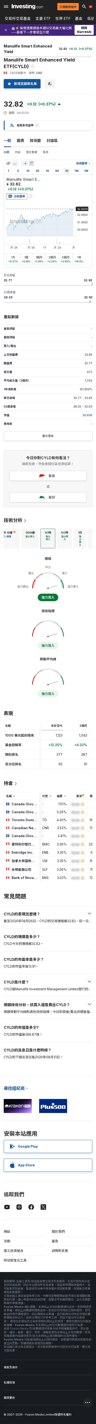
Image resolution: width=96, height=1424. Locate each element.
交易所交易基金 (18, 18)
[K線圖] (8, 163)
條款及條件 (11, 1367)
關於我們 (58, 1231)
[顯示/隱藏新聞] (31, 163)
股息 (45, 152)
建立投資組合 (13, 1251)
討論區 (52, 140)
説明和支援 (60, 1251)
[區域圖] (14, 163)
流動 (7, 1241)
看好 (51, 497)
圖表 (20, 140)
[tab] (30, 538)
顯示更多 (48, 436)
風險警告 (9, 1397)
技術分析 (13, 520)
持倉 (18, 152)
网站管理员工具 (15, 1260)
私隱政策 (9, 1382)
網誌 (7, 1231)
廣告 (55, 1241)
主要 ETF (43, 18)
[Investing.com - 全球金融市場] (27, 6)
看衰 (51, 476)
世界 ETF (62, 18)
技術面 (35, 140)
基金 (78, 18)
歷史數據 (31, 152)
